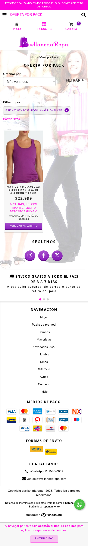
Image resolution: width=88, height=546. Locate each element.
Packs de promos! (44, 324)
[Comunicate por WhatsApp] (79, 504)
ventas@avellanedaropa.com (46, 478)
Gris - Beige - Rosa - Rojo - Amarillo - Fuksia (34, 110)
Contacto (44, 384)
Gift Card (44, 369)
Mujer (44, 317)
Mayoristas (44, 339)
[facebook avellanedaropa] (43, 255)
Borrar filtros (11, 119)
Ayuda (44, 376)
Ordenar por (12, 74)
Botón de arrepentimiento (44, 506)
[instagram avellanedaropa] (30, 255)
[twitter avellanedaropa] (57, 255)
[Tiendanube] (44, 516)
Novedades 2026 (44, 347)
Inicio (33, 57)
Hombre (44, 354)
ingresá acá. (72, 502)
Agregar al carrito (24, 226)
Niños (44, 362)
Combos (44, 332)
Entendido (44, 538)
